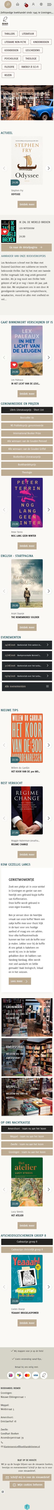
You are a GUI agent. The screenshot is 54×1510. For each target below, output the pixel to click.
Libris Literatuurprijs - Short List (27, 409)
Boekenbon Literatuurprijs (27, 456)
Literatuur (28, 33)
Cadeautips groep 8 (27, 1241)
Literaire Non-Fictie (15, 42)
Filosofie (9, 66)
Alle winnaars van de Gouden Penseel (27, 441)
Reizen (8, 75)
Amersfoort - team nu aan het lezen (27, 1128)
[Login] (33, 4)
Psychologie (11, 58)
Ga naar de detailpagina (24, 247)
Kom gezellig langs (15, 864)
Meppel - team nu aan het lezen (27, 1136)
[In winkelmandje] (27, 156)
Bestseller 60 (27, 417)
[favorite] (5, 232)
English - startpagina (17, 556)
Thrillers (9, 33)
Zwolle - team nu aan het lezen (27, 1144)
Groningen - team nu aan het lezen (27, 1152)
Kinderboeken (41, 42)
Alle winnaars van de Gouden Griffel (27, 448)
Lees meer (17, 981)
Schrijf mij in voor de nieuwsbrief (29, 1477)
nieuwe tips (9, 710)
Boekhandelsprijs (27, 464)
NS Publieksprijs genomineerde (27, 425)
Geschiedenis (33, 50)
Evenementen (11, 637)
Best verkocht (11, 783)
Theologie (31, 58)
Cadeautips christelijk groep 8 (27, 1249)
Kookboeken (11, 50)
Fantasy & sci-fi (30, 66)
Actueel (6, 133)
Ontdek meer (27, 204)
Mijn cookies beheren (29, 1484)
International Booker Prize (27, 433)
